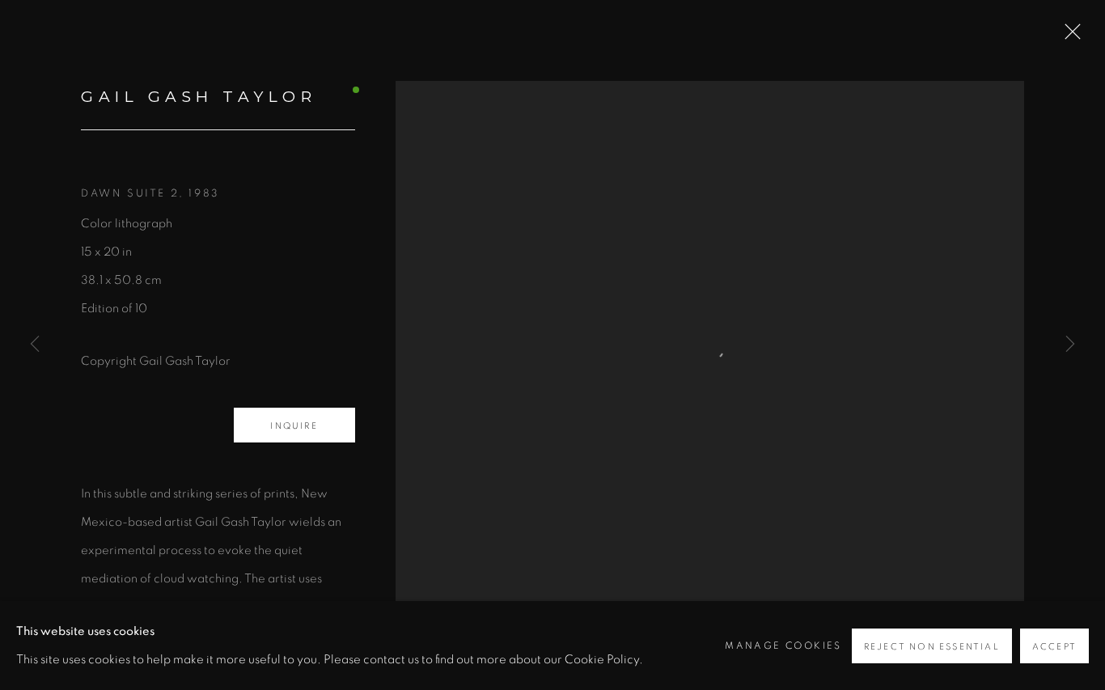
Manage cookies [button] (783, 645)
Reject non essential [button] (932, 646)
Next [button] (1070, 345)
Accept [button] (1054, 646)
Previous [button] (35, 345)
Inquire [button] (293, 425)
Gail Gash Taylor (198, 96)
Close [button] (1068, 36)
